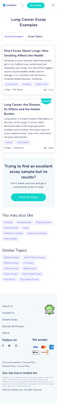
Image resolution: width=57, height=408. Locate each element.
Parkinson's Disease (37, 233)
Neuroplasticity (24, 222)
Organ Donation (43, 222)
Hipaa (25, 227)
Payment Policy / (9, 366)
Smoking (26, 84)
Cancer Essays (10, 273)
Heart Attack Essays (31, 273)
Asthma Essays (11, 268)
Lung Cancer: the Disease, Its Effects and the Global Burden (22, 109)
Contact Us (8, 313)
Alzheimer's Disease (13, 233)
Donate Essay (9, 319)
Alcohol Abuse (11, 227)
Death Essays (29, 268)
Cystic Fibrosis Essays (34, 257)
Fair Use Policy (29, 362)
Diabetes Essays (11, 257)
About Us (7, 306)
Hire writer (35, 5)
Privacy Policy (24, 366)
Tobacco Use (41, 84)
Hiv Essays (28, 262)
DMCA (6, 333)
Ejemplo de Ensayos (13, 326)
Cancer (9, 142)
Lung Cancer (11, 84)
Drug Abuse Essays (29, 279)
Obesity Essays (11, 262)
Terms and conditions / (12, 362)
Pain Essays (9, 279)
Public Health (10, 238)
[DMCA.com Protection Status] (49, 309)
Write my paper (28, 197)
